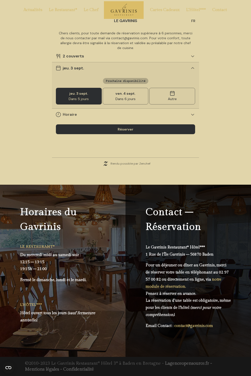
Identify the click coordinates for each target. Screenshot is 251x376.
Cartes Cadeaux (165, 10)
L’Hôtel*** (196, 10)
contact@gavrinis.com (193, 326)
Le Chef (91, 10)
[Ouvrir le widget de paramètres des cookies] (8, 368)
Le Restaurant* (63, 10)
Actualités (33, 10)
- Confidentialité (76, 369)
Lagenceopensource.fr (187, 363)
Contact (219, 10)
